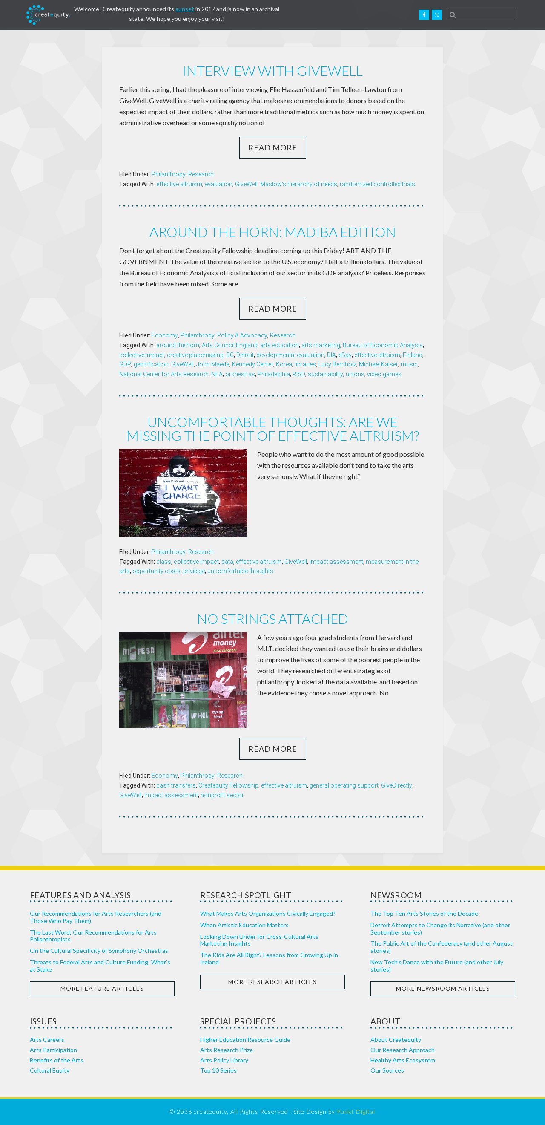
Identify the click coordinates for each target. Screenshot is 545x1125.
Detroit (245, 355)
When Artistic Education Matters (244, 925)
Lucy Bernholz (337, 364)
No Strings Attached (272, 618)
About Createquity (395, 1039)
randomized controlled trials (377, 184)
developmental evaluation (290, 355)
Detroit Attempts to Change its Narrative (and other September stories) (440, 928)
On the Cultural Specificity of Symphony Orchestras (99, 950)
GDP (125, 364)
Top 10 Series (218, 1070)
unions (355, 374)
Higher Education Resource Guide (245, 1039)
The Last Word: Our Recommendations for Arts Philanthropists (93, 936)
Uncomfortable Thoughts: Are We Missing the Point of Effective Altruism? (272, 428)
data (227, 561)
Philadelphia (274, 374)
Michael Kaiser (378, 364)
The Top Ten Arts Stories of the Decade (424, 913)
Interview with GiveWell (272, 70)
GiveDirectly (396, 785)
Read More (272, 147)
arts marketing (320, 345)
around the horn (177, 345)
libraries (305, 364)
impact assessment (336, 561)
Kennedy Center (252, 364)
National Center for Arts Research (164, 374)
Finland (412, 355)
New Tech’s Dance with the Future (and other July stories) (436, 965)
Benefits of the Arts (56, 1060)
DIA (331, 355)
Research (201, 174)
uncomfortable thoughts (240, 571)
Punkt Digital (356, 1111)
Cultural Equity (49, 1070)
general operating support (344, 785)
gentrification (151, 364)
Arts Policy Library (224, 1060)
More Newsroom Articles (443, 988)
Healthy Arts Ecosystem (402, 1060)
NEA (217, 374)
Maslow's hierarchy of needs (298, 184)
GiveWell (246, 184)
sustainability (325, 374)
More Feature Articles (102, 988)
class (163, 561)
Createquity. (48, 15)
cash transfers (176, 785)
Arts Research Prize (226, 1049)
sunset (184, 8)
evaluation (218, 184)
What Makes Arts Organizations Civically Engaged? (268, 913)
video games (384, 374)
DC (230, 355)
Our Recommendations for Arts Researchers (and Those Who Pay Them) (95, 917)
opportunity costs (156, 571)
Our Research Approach (402, 1049)
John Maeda (212, 364)
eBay (345, 355)
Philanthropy (169, 174)
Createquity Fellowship (228, 785)
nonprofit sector (222, 795)
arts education (279, 345)
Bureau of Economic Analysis (383, 345)
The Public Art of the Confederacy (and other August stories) (441, 947)
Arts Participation (53, 1049)
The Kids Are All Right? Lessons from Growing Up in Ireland (269, 958)
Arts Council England (230, 345)
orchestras (240, 374)
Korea (284, 364)
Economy (165, 335)
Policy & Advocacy (242, 335)
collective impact (141, 355)
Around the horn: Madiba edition (272, 231)
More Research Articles (272, 981)
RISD (299, 374)
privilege (194, 571)
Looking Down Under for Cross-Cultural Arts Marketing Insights (259, 940)
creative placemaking (195, 355)
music (409, 364)
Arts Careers (47, 1039)
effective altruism (179, 184)
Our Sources (387, 1070)
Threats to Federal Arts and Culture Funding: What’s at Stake (100, 965)
